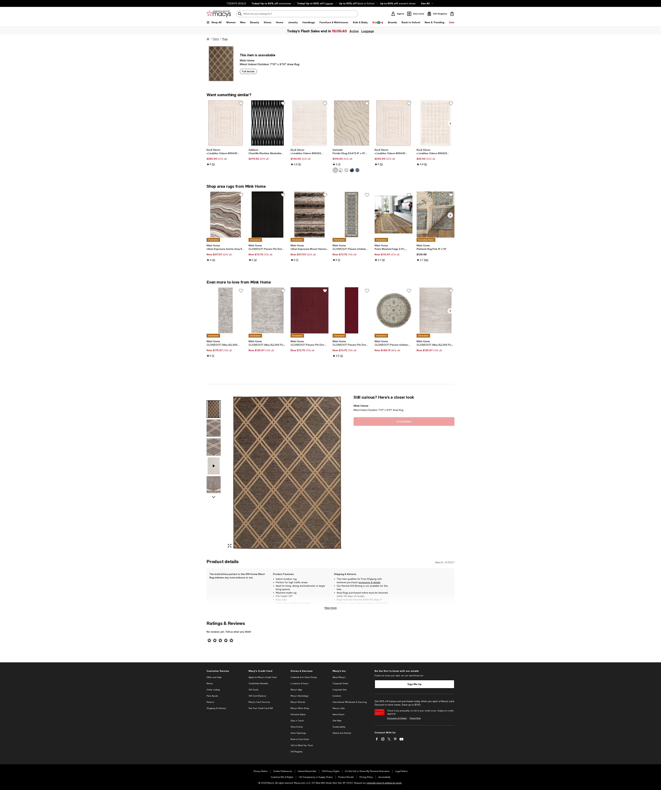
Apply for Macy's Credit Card (263, 677)
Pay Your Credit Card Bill (261, 708)
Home (216, 39)
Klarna (210, 683)
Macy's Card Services (259, 702)
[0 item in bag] (452, 13)
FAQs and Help (214, 677)
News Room (338, 714)
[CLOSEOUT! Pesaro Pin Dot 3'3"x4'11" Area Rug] (267, 214)
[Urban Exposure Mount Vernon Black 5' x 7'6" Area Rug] (309, 214)
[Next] (450, 123)
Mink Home (247, 60)
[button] (278, 473)
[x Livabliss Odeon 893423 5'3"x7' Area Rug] (309, 123)
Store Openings (298, 733)
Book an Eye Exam (300, 739)
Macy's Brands (298, 702)
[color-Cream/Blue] (341, 170)
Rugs (225, 39)
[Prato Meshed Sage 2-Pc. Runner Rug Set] (393, 214)
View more (330, 607)
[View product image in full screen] (230, 546)
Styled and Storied (342, 733)
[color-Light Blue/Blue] (357, 170)
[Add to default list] (241, 103)
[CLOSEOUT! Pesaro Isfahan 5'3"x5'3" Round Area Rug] (393, 310)
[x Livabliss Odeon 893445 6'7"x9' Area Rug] (393, 123)
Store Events (297, 727)
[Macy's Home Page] (219, 13)
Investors (337, 696)
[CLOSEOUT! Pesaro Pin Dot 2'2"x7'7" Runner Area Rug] (351, 310)
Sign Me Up (414, 684)
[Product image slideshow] (287, 473)
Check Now (415, 718)
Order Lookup (213, 689)
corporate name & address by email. (384, 783)
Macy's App (296, 689)
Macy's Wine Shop (300, 708)
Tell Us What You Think (302, 745)
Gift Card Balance (257, 696)
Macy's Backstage (299, 696)
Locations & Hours (299, 683)
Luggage (367, 31)
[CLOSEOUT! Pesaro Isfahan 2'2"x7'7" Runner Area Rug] (351, 214)
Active (353, 31)
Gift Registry (296, 751)
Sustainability (339, 727)
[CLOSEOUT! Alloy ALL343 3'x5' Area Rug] (267, 310)
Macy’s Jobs (339, 708)
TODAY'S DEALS (236, 3)
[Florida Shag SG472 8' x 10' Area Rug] (351, 123)
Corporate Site (340, 689)
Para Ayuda (212, 696)
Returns (210, 702)
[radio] (335, 170)
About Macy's (339, 677)
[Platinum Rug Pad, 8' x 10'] (435, 214)
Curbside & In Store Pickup (304, 677)
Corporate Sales (340, 683)
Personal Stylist (298, 714)
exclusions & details (369, 582)
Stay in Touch (297, 720)
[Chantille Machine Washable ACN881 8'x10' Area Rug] (267, 123)
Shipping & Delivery (216, 708)
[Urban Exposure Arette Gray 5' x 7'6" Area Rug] (225, 214)
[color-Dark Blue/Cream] (352, 170)
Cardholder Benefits (258, 683)
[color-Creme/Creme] (346, 170)
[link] (225, 157)
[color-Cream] (335, 170)
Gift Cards (253, 689)
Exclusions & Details (397, 718)
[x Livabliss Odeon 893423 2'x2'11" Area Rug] (435, 123)
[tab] (214, 409)
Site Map (337, 720)
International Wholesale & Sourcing (350, 702)
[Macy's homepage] (208, 39)
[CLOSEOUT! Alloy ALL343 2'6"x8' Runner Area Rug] (225, 310)
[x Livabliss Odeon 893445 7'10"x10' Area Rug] (225, 123)
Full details (248, 71)
